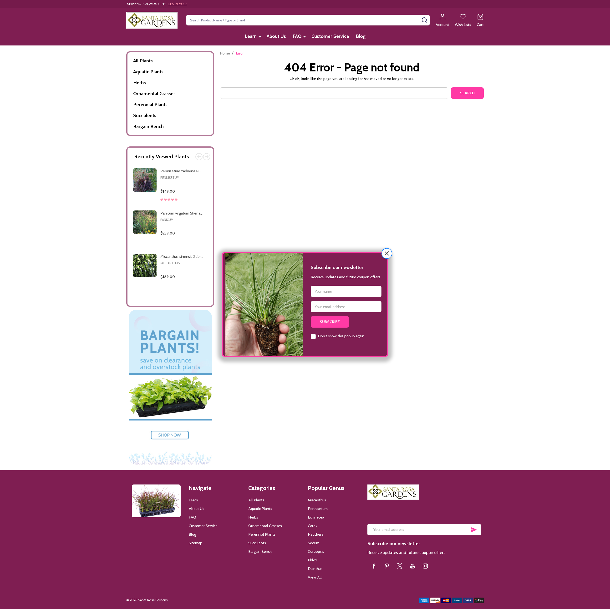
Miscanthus (170, 263)
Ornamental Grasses (154, 93)
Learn (251, 36)
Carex (312, 526)
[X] (399, 566)
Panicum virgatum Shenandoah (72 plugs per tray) (200, 213)
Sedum (313, 543)
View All (315, 577)
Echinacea (316, 517)
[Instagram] (425, 566)
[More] (260, 36)
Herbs (139, 82)
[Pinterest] (386, 566)
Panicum (166, 220)
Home (225, 53)
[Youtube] (412, 566)
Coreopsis (316, 551)
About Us (276, 36)
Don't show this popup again (341, 336)
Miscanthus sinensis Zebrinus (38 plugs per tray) (199, 256)
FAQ (297, 36)
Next (206, 156)
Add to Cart (191, 205)
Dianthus (315, 568)
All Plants (143, 61)
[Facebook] (373, 566)
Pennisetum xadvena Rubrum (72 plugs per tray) (199, 171)
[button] (386, 253)
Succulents (144, 115)
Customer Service (330, 36)
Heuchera (315, 534)
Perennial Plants (150, 104)
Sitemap (195, 543)
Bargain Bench (148, 126)
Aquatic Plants (148, 72)
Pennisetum (169, 178)
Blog (361, 36)
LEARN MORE (177, 4)
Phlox (312, 560)
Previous (199, 156)
